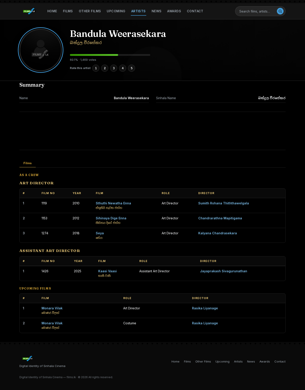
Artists (138, 11)
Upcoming (116, 11)
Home (52, 11)
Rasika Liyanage (205, 308)
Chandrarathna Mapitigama (220, 218)
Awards (174, 11)
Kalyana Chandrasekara (217, 233)
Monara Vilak (52, 308)
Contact (195, 11)
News (157, 11)
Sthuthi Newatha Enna (113, 203)
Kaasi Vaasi (107, 271)
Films (68, 11)
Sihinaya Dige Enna (111, 218)
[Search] (280, 11)
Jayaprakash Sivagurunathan (223, 271)
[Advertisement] (152, 131)
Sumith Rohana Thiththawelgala (223, 203)
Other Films (90, 11)
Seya (100, 233)
